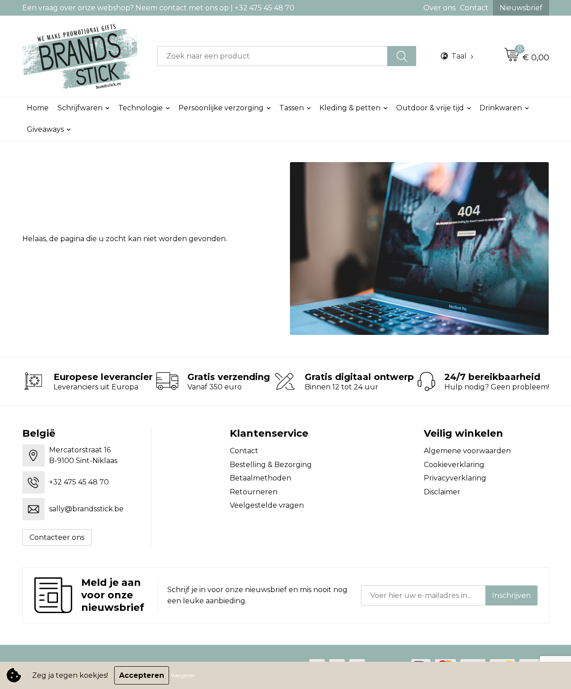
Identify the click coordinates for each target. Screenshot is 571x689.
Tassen (291, 108)
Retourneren (253, 492)
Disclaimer (442, 492)
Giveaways (45, 129)
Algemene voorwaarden (467, 451)
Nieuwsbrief (521, 8)
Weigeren (183, 675)
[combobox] (272, 56)
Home (38, 108)
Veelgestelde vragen (267, 505)
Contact (474, 8)
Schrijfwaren (80, 108)
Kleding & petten (350, 108)
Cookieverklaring (454, 464)
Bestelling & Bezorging (271, 464)
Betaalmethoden (260, 478)
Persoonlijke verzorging (221, 108)
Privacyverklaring (455, 478)
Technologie (140, 108)
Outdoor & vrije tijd (430, 108)
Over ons (439, 8)
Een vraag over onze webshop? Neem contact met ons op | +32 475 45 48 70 (158, 8)
